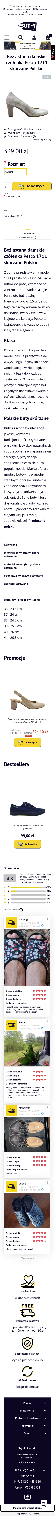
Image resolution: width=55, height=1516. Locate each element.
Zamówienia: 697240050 (27, 1454)
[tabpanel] (27, 443)
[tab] (27, 230)
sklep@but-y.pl (34, 6)
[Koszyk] (48, 37)
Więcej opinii (27, 1258)
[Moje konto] (34, 37)
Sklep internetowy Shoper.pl (28, 1513)
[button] (7, 37)
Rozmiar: (14, 163)
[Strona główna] (27, 26)
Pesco (6, 210)
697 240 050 (17, 6)
